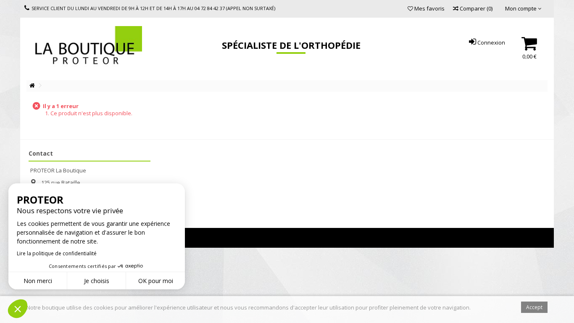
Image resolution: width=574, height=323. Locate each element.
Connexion (490, 42)
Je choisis (96, 281)
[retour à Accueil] (31, 85)
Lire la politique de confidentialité (57, 253)
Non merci (38, 281)
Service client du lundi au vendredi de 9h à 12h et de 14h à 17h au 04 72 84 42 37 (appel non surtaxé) (153, 8)
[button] (18, 309)
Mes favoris (429, 8)
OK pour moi (155, 281)
